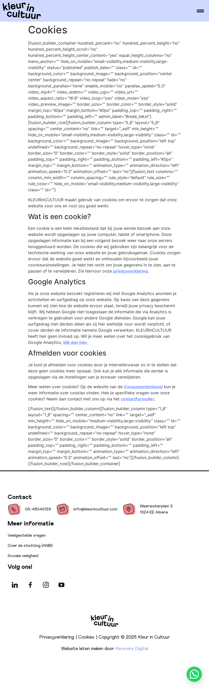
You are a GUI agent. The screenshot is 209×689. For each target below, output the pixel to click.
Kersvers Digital (131, 648)
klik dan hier (75, 342)
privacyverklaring (130, 271)
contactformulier (137, 398)
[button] (194, 674)
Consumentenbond (143, 386)
